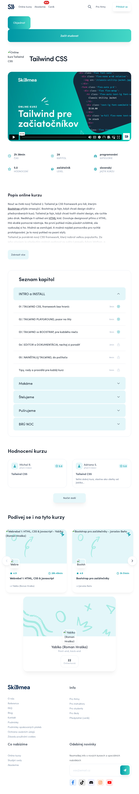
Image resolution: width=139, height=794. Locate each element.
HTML (52, 218)
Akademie (13, 765)
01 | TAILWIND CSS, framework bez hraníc (44, 306)
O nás (11, 698)
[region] (69, 561)
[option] (36, 561)
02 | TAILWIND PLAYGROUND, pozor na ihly (45, 319)
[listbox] (69, 561)
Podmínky (13, 722)
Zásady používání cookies (22, 736)
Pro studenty (76, 708)
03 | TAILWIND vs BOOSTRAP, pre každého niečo (48, 332)
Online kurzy (25, 6)
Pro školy (74, 713)
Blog (10, 712)
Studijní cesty (15, 760)
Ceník (51, 6)
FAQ (10, 708)
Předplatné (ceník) (80, 717)
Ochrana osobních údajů (21, 731)
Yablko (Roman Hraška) (69, 646)
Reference (13, 703)
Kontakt (12, 717)
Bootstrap (14, 208)
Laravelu (78, 242)
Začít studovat (69, 35)
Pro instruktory (77, 703)
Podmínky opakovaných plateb (25, 727)
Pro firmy (101, 6)
